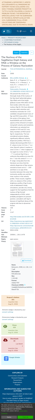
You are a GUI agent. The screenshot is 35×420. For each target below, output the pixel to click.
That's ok (25, 417)
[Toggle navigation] (31, 31)
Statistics (24, 53)
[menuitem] (20, 31)
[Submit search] (18, 31)
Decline (9, 417)
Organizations (17, 382)
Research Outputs (17, 378)
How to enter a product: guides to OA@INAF (18, 398)
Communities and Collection (17, 376)
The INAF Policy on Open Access (18, 401)
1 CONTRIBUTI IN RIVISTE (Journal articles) (13, 40)
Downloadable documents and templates (17, 403)
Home (3, 38)
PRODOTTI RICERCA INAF (17, 38)
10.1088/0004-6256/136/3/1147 (22, 91)
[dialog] (17, 411)
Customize (4, 413)
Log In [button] (24, 31)
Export (16, 53)
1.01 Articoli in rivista (11, 42)
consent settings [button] (7, 312)
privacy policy (23, 411)
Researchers (17, 380)
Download (27, 260)
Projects (17, 385)
